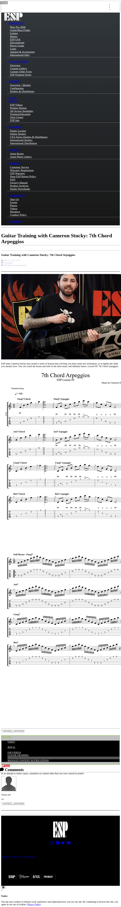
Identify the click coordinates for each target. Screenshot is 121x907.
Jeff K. (11, 747)
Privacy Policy (17, 857)
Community (17, 195)
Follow (6, 737)
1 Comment (8, 263)
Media (13, 101)
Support (15, 163)
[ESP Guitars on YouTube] (68, 843)
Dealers (15, 127)
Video (11, 742)
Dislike (19, 731)
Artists (14, 149)
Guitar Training (20, 265)
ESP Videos (8, 265)
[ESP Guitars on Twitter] (62, 843)
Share (7, 766)
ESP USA (14, 81)
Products (16, 23)
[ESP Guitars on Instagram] (51, 843)
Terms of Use (6, 857)
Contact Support (29, 857)
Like (8, 731)
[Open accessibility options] (3, 887)
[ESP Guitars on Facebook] (56, 843)
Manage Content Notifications (28, 760)
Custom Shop (18, 61)
